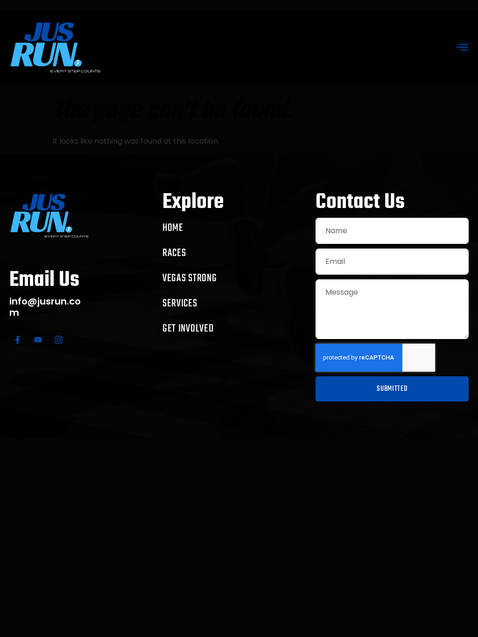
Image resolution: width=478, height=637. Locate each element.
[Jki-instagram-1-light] (58, 340)
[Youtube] (38, 340)
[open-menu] (463, 48)
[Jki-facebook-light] (17, 340)
